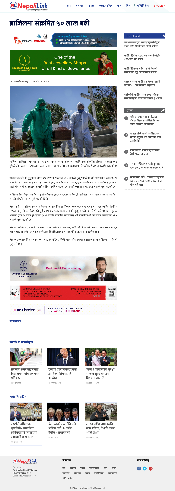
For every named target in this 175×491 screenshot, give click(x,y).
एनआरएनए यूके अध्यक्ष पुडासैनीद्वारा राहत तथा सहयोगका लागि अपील (142, 44)
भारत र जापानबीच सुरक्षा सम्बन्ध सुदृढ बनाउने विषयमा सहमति (100, 374)
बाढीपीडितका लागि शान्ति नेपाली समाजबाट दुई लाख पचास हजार (140, 70)
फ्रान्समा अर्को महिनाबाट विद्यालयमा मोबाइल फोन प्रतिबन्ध (25, 374)
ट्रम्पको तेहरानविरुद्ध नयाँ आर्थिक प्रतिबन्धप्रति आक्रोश (62, 374)
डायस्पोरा (65, 473)
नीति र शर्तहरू (68, 478)
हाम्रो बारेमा (112, 473)
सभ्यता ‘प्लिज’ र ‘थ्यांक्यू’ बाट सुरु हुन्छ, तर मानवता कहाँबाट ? (146, 165)
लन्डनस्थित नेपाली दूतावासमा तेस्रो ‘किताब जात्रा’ (144, 152)
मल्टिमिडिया (143, 5)
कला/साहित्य (94, 468)
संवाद (87, 473)
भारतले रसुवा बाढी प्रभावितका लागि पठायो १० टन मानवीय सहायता (142, 83)
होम (69, 5)
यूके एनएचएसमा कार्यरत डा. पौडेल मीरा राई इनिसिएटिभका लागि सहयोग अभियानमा (145, 120)
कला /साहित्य (106, 5)
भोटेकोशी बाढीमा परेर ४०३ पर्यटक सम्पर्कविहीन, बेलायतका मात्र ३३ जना (143, 96)
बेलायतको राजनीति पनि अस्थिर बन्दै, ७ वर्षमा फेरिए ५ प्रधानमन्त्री (62, 428)
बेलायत (80, 5)
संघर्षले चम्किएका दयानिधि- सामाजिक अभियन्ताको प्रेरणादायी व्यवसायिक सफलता (24, 430)
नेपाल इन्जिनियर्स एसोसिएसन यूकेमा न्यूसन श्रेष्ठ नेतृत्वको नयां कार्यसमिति (145, 137)
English (159, 6)
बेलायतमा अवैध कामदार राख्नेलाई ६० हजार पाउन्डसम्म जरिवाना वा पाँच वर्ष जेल (147, 181)
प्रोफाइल (77, 473)
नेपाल (91, 5)
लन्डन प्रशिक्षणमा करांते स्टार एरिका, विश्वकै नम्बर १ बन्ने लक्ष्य (100, 428)
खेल (119, 5)
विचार (129, 5)
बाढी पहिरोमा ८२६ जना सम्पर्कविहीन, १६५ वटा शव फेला (142, 57)
